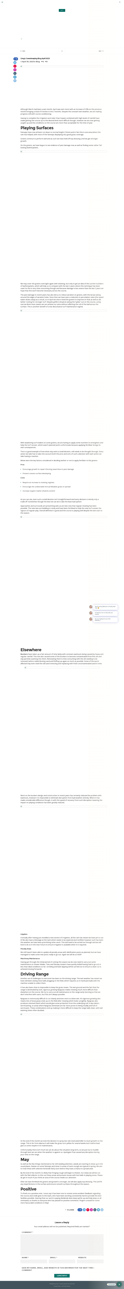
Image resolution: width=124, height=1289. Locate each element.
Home (50, 24)
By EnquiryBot (112, 1284)
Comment (27, 1232)
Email (53, 1258)
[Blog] (62, 51)
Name (25, 1258)
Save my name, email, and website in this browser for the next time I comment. (58, 1269)
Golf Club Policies (65, 1286)
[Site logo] (10, 3)
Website (82, 1258)
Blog (55, 24)
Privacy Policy (57, 1286)
